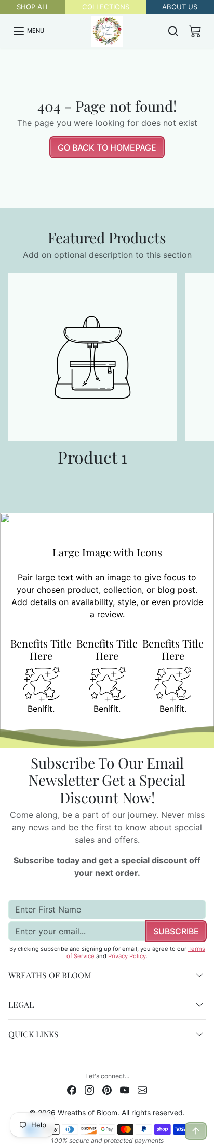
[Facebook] (72, 1089)
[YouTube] (124, 1089)
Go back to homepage (107, 147)
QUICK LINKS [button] (33, 1033)
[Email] (142, 1089)
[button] (28, 31)
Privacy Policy (127, 956)
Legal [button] (21, 1004)
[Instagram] (89, 1089)
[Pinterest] (107, 1089)
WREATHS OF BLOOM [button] (49, 974)
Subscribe (176, 931)
